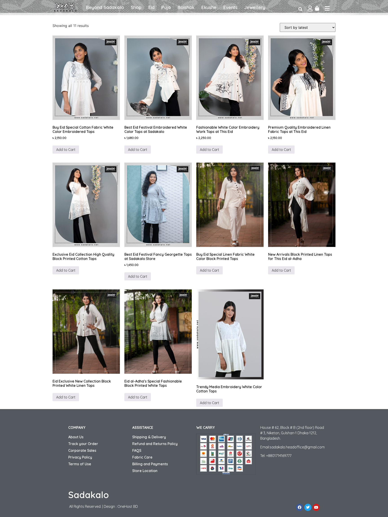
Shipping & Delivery (149, 437)
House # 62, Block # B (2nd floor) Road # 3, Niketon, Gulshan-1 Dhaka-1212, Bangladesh (292, 433)
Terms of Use (79, 464)
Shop (136, 7)
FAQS (136, 450)
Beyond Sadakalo (105, 7)
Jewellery (254, 7)
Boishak (185, 7)
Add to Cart (65, 149)
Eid (151, 7)
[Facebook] (299, 507)
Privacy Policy (80, 457)
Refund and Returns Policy (155, 443)
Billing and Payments (150, 464)
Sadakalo (88, 494)
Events (230, 7)
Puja (166, 7)
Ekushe (208, 7)
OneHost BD (127, 506)
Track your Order (83, 443)
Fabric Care (142, 457)
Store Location (144, 470)
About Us (76, 437)
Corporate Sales (82, 450)
